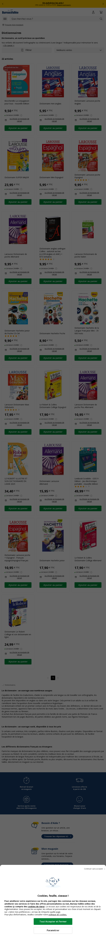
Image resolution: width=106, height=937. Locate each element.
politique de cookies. (58, 914)
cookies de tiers (36, 906)
